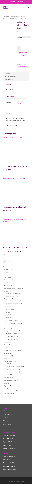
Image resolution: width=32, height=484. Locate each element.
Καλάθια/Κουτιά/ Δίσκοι (10, 380)
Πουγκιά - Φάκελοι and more (13, 323)
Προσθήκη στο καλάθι (23, 54)
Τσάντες (6, 347)
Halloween (23, 64)
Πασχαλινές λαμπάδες (11, 339)
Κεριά (5, 383)
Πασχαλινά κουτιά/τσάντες (12, 333)
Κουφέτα (8, 315)
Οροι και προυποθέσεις (8, 414)
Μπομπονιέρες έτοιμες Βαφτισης (13, 303)
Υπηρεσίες (5, 417)
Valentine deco (6, 269)
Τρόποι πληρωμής (7, 424)
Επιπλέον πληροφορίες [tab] (10, 76)
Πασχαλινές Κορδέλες (11, 336)
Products (12, 16)
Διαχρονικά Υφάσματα (11, 388)
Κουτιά (7, 312)
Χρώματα (19, 37)
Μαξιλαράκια (8, 317)
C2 (20, 101)
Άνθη (5, 283)
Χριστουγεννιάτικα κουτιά (12, 369)
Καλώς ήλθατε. (6, 411)
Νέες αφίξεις (6, 272)
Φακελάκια (6, 353)
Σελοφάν (6, 345)
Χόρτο (5, 358)
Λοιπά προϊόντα (8, 393)
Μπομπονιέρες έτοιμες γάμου (12, 301)
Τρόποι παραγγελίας (7, 421)
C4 (23, 101)
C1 (18, 101)
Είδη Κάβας (7, 285)
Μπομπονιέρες (7, 299)
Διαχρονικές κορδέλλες (11, 293)
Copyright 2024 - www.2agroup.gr (16, 481)
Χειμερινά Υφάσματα (11, 391)
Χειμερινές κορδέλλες (21, 66)
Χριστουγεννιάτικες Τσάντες (12, 372)
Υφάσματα (6, 386)
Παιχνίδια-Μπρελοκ (9, 326)
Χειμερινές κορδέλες (9, 280)
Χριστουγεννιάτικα (8, 361)
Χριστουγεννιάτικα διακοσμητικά (13, 366)
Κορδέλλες (17, 16)
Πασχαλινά (6, 329)
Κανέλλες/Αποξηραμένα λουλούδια (12, 288)
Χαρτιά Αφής (7, 356)
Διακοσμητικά (9, 309)
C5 (18, 103)
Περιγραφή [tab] (7, 73)
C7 (22, 103)
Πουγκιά (7, 306)
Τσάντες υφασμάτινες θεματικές (12, 350)
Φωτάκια (8, 375)
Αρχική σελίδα (6, 16)
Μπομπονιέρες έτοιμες (11, 320)
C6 (20, 103)
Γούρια (7, 363)
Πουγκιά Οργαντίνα (9, 342)
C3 (21, 101)
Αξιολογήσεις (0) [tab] (9, 79)
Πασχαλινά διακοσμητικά (11, 331)
